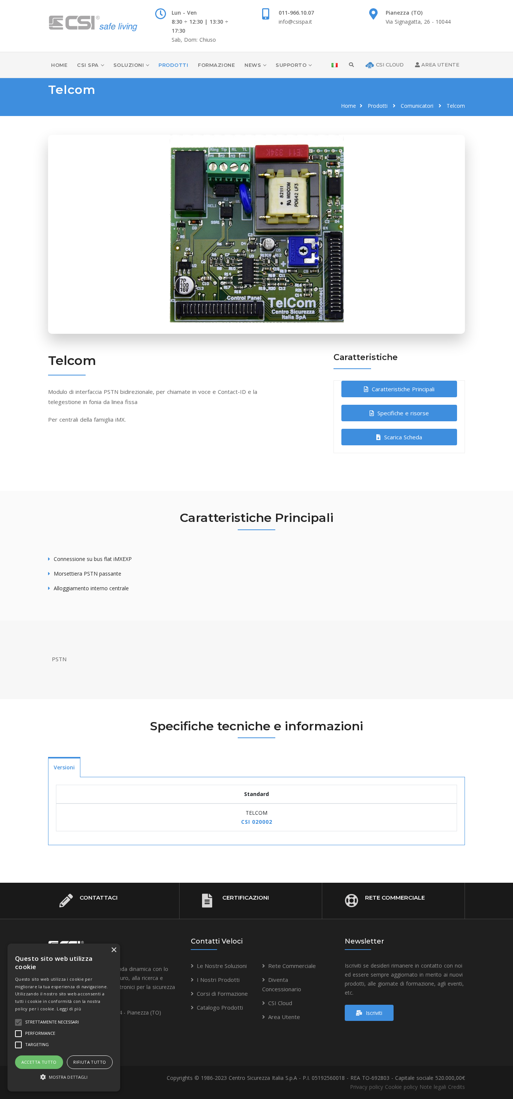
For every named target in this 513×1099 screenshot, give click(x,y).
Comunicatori (417, 105)
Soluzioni (128, 65)
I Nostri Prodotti (218, 979)
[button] (64, 1077)
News (252, 65)
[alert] (64, 1017)
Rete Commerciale (395, 897)
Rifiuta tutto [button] (89, 1062)
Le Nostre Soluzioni (222, 965)
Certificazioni (245, 897)
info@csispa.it (295, 21)
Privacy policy (366, 1086)
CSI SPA (88, 65)
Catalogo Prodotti (220, 1007)
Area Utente (284, 1017)
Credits (456, 1086)
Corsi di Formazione (222, 993)
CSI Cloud (280, 1003)
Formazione (216, 65)
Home (59, 65)
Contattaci (99, 897)
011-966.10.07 (296, 12)
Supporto (291, 65)
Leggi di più (69, 1009)
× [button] (113, 950)
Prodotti (173, 65)
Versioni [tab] (64, 767)
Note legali (432, 1086)
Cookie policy (401, 1086)
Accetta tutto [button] (39, 1062)
